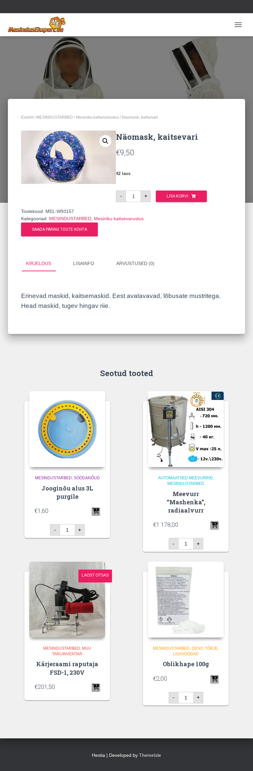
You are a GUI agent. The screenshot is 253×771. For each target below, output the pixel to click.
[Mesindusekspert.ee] (39, 24)
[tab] (43, 263)
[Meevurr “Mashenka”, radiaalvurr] (186, 429)
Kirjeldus (38, 263)
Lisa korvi (177, 196)
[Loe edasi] (96, 687)
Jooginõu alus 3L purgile (67, 492)
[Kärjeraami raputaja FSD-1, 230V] (67, 600)
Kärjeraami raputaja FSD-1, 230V (67, 668)
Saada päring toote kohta (59, 229)
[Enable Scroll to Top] (240, 758)
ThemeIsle (150, 755)
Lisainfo (83, 263)
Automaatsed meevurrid (185, 478)
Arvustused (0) (135, 263)
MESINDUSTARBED (54, 117)
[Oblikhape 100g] (186, 600)
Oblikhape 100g (186, 664)
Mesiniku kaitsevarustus (97, 117)
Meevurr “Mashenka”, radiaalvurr (186, 502)
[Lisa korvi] (96, 511)
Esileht (27, 117)
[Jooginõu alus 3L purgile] (67, 429)
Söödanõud (87, 478)
